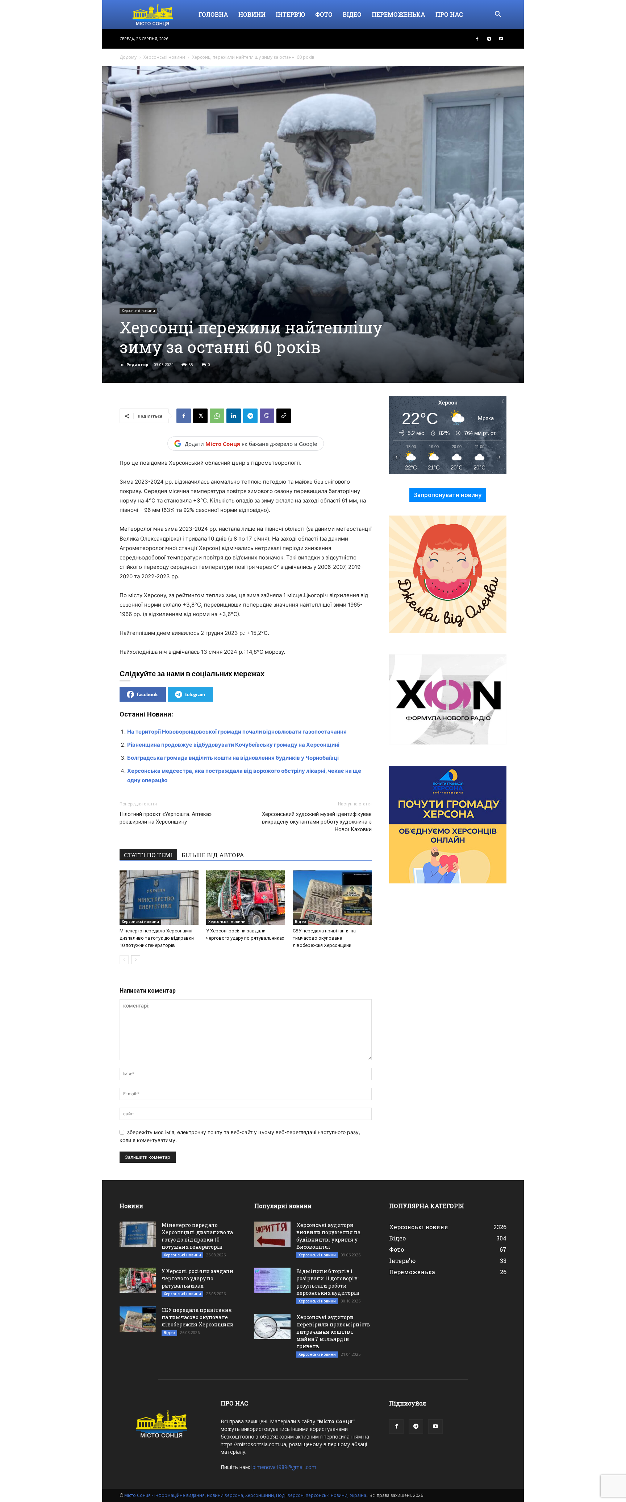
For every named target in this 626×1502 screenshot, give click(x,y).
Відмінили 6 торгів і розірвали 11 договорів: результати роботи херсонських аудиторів (327, 1282)
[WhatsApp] (217, 416)
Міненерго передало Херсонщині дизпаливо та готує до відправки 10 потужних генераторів (157, 938)
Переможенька (398, 14)
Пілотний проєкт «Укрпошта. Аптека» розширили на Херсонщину (166, 818)
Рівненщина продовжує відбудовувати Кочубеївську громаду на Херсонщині (233, 744)
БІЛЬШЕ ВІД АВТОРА (212, 855)
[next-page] (135, 959)
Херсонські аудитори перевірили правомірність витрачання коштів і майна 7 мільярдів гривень (333, 1332)
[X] (200, 416)
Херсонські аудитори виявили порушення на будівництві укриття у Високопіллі (328, 1236)
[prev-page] (124, 959)
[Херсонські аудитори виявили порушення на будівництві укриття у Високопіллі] (272, 1234)
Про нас (449, 14)
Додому (128, 57)
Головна (213, 14)
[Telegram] (489, 39)
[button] (497, 15)
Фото (324, 14)
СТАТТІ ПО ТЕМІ (148, 855)
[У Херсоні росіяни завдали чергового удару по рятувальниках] (245, 897)
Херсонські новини (164, 57)
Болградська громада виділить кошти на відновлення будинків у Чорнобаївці (233, 757)
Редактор (137, 364)
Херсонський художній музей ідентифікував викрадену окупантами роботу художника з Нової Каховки (317, 822)
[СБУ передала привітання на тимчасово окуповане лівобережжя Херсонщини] (332, 897)
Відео (352, 14)
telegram (195, 694)
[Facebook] (477, 39)
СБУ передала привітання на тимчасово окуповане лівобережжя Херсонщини (324, 938)
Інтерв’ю (290, 14)
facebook (147, 694)
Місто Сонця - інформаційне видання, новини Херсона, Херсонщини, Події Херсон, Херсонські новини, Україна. (245, 1495)
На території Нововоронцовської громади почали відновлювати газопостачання (237, 731)
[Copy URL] (283, 416)
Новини (252, 14)
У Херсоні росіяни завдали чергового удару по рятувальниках (197, 1278)
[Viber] (267, 416)
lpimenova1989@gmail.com (283, 1467)
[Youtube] (501, 39)
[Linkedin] (233, 416)
